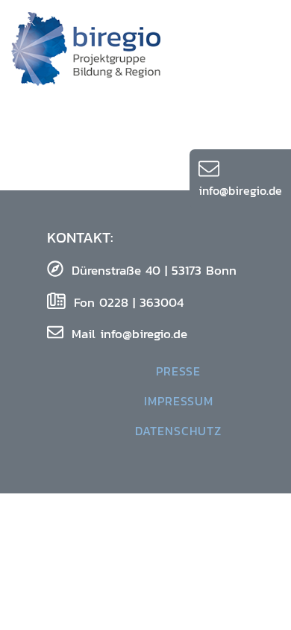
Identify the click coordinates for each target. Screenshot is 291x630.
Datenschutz (178, 431)
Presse (178, 371)
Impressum (178, 401)
